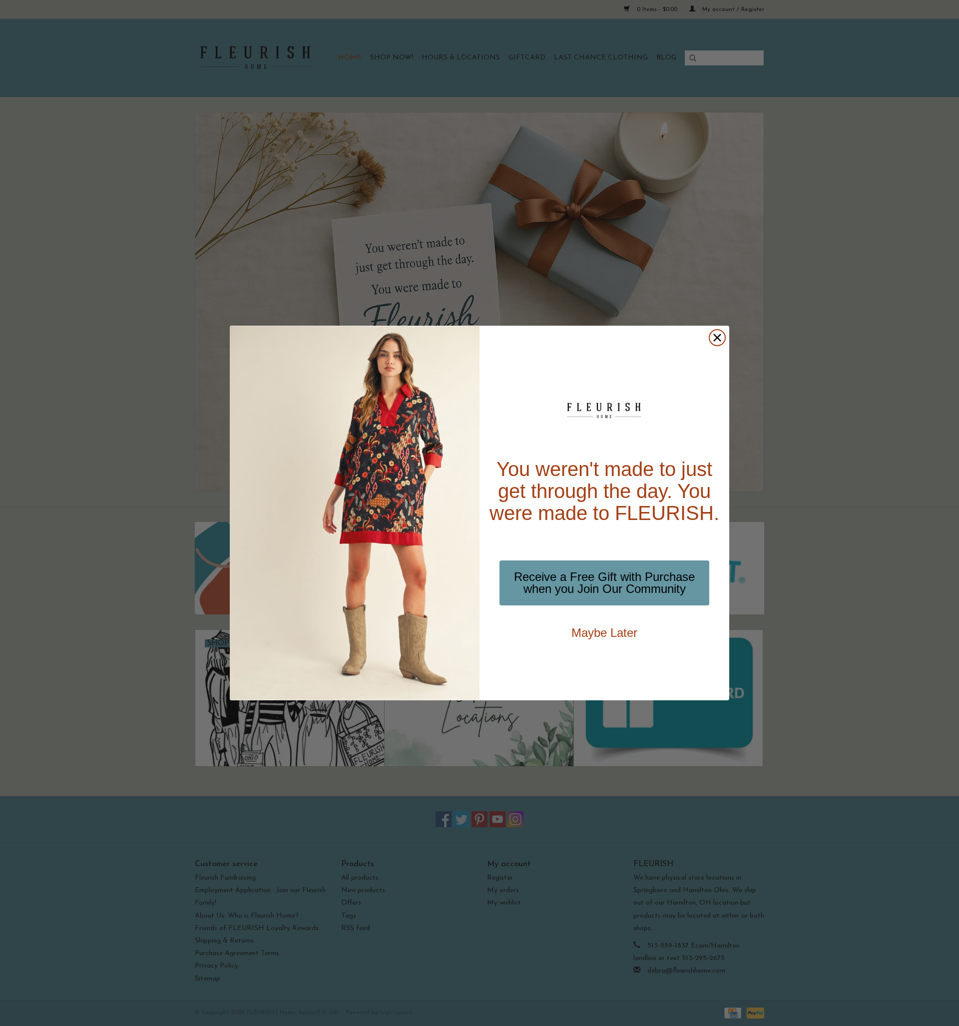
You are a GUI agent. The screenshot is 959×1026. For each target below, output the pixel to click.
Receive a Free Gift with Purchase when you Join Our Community (604, 582)
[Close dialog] (717, 338)
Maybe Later (604, 632)
